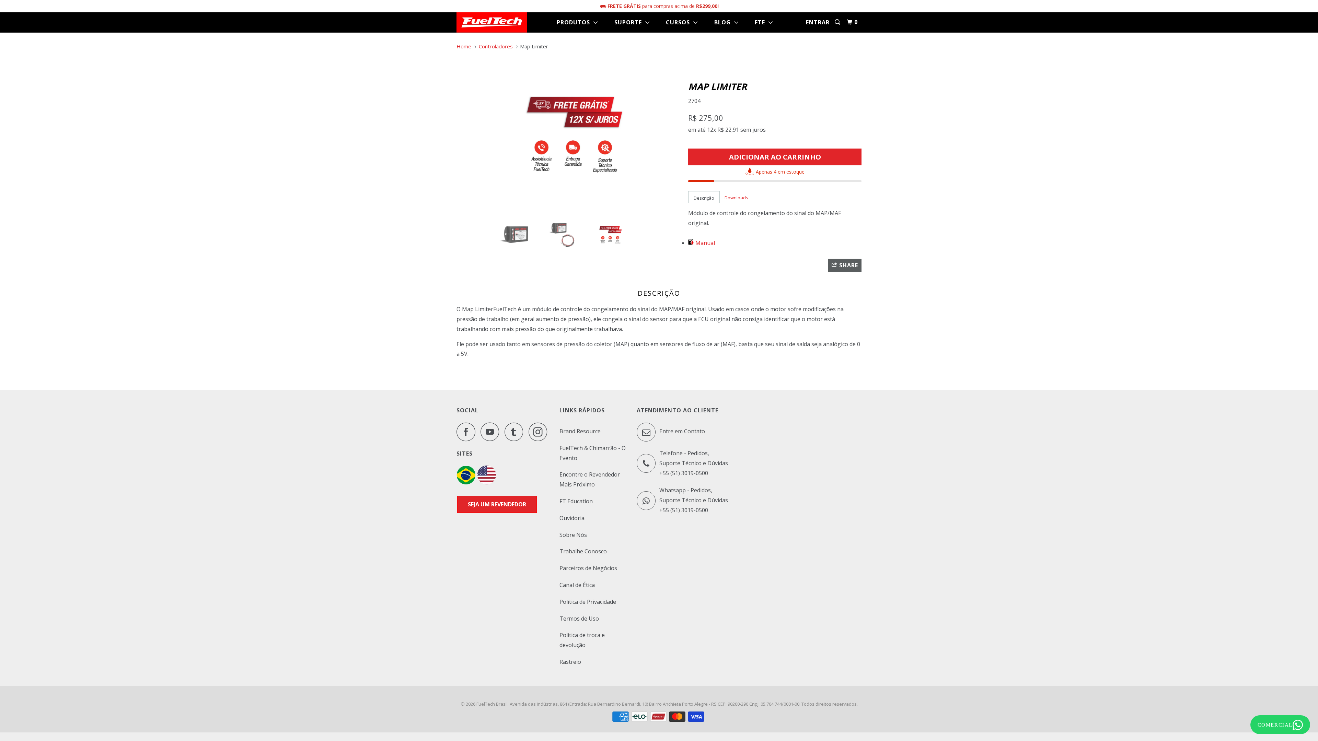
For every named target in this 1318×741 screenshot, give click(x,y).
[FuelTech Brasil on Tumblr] (516, 431)
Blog (724, 22)
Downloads (736, 198)
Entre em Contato (681, 431)
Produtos (575, 22)
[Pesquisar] (838, 22)
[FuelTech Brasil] (491, 22)
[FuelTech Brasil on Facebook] (467, 431)
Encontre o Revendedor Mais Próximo (589, 479)
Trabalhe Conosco (583, 551)
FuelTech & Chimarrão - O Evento (592, 453)
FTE (761, 22)
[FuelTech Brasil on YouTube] (492, 431)
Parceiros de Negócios (588, 568)
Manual (705, 243)
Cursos (679, 22)
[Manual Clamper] (691, 243)
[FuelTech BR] (465, 482)
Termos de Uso (579, 618)
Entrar (818, 22)
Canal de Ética (577, 585)
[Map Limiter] (568, 134)
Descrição (704, 198)
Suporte (629, 22)
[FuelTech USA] (486, 482)
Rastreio (570, 662)
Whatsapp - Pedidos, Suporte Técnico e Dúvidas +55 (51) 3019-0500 (693, 500)
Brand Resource (580, 431)
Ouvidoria (572, 518)
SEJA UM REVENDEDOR (497, 504)
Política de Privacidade (587, 601)
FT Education (576, 501)
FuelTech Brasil (492, 704)
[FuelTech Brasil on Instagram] (540, 431)
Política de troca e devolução (582, 640)
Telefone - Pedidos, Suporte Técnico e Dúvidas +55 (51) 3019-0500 (693, 463)
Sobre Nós (573, 535)
